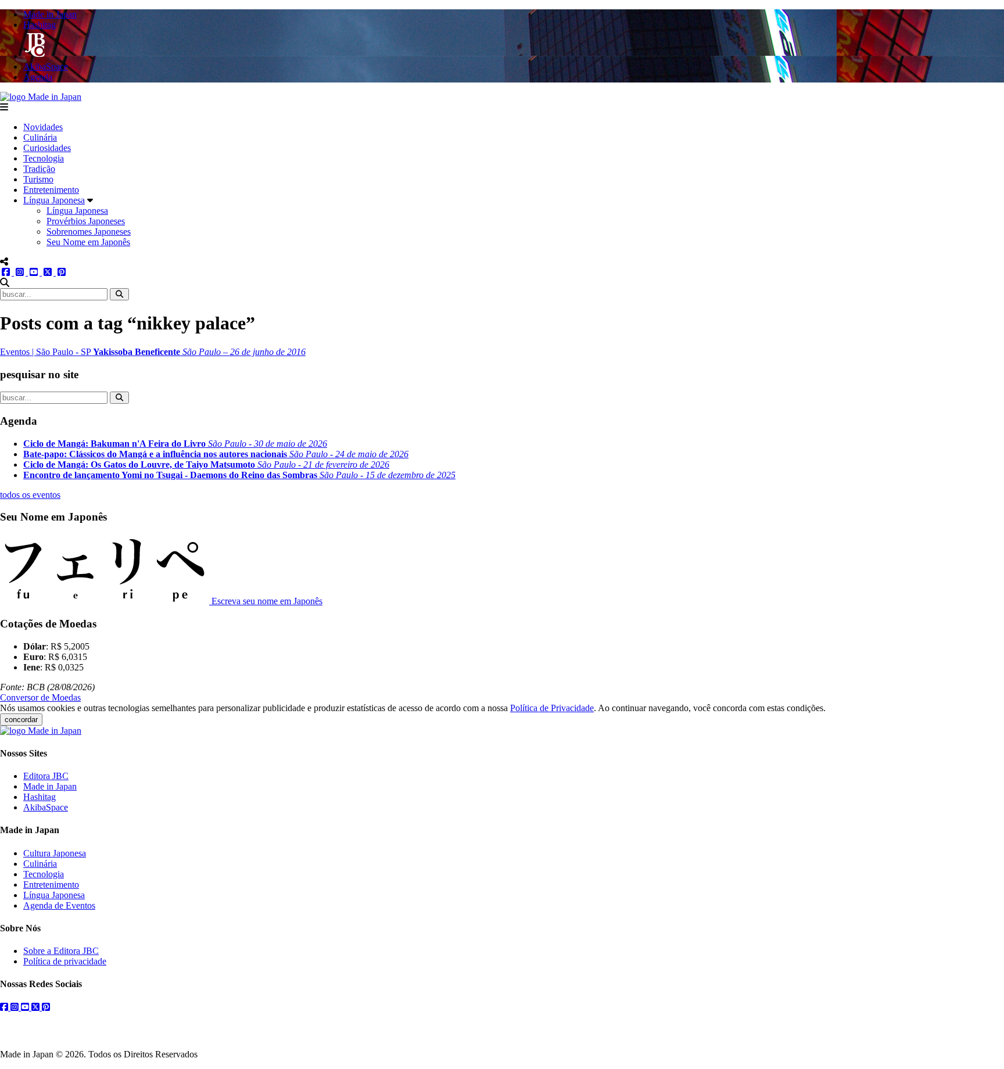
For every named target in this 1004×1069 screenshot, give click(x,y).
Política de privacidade (64, 961)
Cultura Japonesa (54, 853)
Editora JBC (46, 776)
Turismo (38, 179)
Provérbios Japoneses (85, 221)
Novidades (43, 127)
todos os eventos (30, 495)
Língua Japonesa (54, 200)
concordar (21, 719)
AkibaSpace (45, 807)
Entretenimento (51, 190)
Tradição (39, 169)
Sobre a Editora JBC (61, 951)
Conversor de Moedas (40, 697)
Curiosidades (47, 148)
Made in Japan (50, 786)
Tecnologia (43, 158)
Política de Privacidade (552, 708)
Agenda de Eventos (59, 905)
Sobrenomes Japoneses (88, 231)
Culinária (40, 137)
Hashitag (39, 797)
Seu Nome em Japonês (88, 242)
